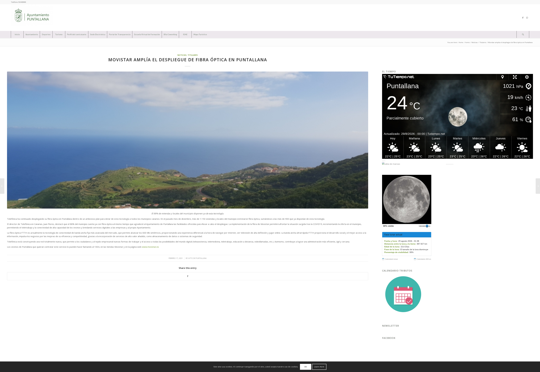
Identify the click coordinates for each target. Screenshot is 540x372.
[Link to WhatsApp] (527, 17)
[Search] (523, 34)
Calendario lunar (391, 259)
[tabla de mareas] (413, 163)
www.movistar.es (150, 246)
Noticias (181, 55)
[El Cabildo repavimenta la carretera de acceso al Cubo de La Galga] (2, 186)
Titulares (193, 55)
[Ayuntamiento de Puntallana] (32, 17)
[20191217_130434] (187, 140)
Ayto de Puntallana (197, 258)
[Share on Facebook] (187, 276)
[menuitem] (17, 34)
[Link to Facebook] (523, 17)
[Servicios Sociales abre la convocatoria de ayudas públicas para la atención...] (538, 186)
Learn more (319, 366)
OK (305, 366)
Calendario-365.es (424, 259)
